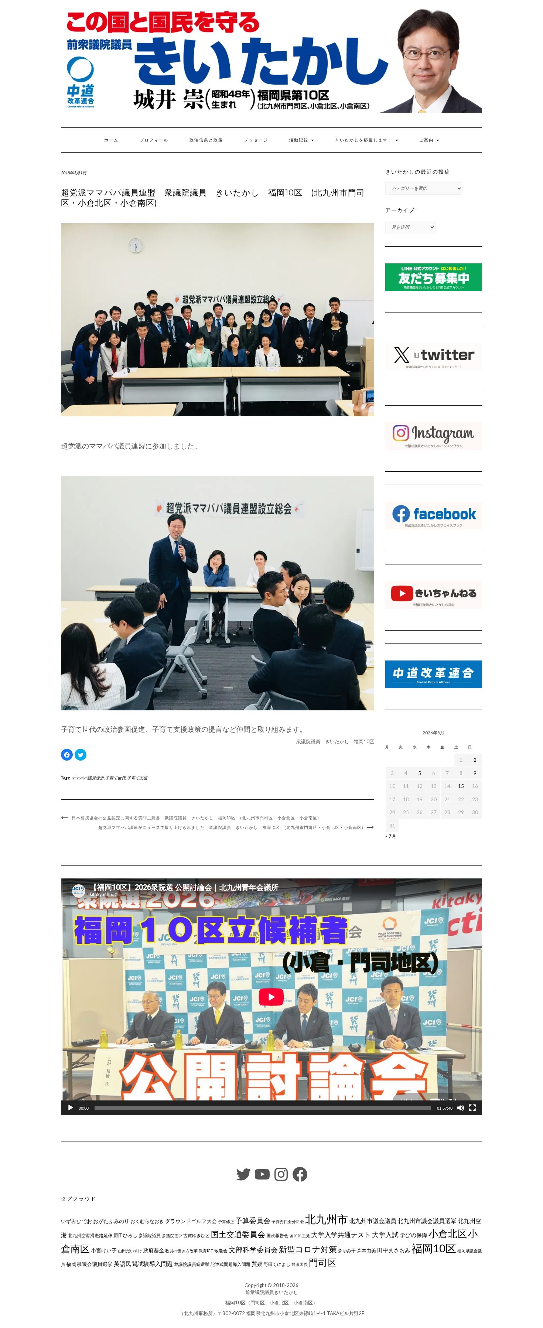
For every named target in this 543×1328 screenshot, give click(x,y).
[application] (271, 996)
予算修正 (226, 1221)
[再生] (70, 1108)
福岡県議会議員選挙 (89, 1264)
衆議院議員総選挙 (191, 1264)
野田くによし (277, 1264)
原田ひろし (125, 1235)
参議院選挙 (172, 1235)
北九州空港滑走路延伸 (90, 1235)
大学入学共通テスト (341, 1235)
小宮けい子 (104, 1250)
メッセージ (256, 140)
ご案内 (427, 140)
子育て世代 (115, 777)
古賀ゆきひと (196, 1235)
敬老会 (221, 1250)
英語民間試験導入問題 (143, 1263)
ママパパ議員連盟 (87, 777)
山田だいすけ (130, 1250)
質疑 (257, 1263)
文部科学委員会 (253, 1249)
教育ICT (206, 1250)
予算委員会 (252, 1220)
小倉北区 (447, 1233)
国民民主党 (300, 1235)
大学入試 (385, 1234)
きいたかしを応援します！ (365, 140)
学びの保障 (413, 1235)
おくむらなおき (147, 1221)
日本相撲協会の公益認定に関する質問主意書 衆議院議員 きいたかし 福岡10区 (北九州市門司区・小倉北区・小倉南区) (195, 817)
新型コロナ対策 (308, 1249)
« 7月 (390, 836)
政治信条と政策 (206, 140)
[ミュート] (460, 1108)
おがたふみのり (111, 1221)
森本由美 (366, 1250)
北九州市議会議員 (372, 1220)
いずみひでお (76, 1221)
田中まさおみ (393, 1250)
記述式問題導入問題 (230, 1264)
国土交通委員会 (238, 1234)
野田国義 (299, 1264)
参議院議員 (150, 1235)
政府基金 (153, 1250)
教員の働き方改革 (181, 1250)
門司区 (323, 1262)
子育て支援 (137, 777)
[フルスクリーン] (472, 1108)
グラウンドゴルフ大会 (191, 1221)
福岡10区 (433, 1248)
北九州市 (326, 1218)
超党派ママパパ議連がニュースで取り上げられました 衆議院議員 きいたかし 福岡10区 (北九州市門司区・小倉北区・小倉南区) (230, 827)
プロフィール (154, 140)
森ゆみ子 (347, 1250)
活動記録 (299, 140)
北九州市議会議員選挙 (427, 1221)
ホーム (111, 140)
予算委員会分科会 (288, 1221)
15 (461, 786)
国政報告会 (277, 1235)
